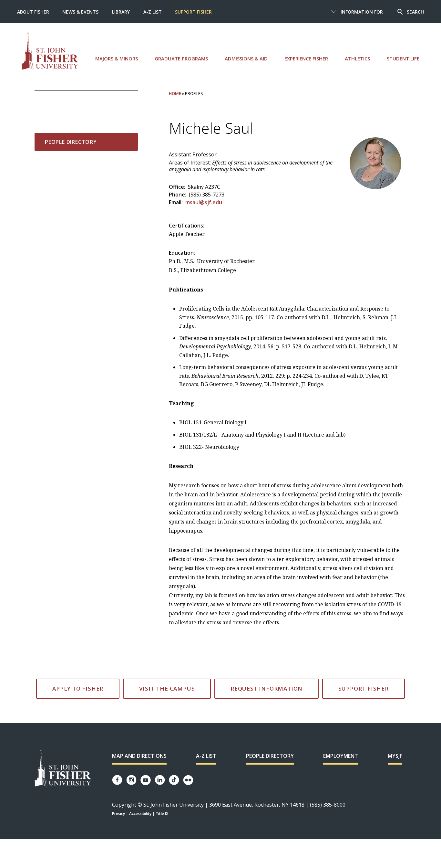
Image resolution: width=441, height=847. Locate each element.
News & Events (80, 12)
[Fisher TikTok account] (174, 780)
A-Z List (152, 12)
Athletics (357, 58)
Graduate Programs (181, 58)
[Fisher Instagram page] (131, 780)
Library (121, 12)
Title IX (162, 813)
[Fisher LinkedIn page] (160, 780)
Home (175, 93)
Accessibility (140, 813)
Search (415, 12)
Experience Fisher (306, 58)
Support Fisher (193, 12)
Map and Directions (139, 755)
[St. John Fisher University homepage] (50, 50)
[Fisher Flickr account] (188, 780)
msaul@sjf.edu (203, 202)
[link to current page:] (86, 101)
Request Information (267, 688)
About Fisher (33, 12)
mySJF (395, 755)
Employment (340, 755)
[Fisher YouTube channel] (145, 780)
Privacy (118, 813)
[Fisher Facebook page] (117, 780)
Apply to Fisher (77, 688)
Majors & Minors (116, 58)
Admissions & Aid (246, 58)
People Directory (71, 141)
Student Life (403, 58)
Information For (362, 12)
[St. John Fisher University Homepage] (63, 768)
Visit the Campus (167, 688)
